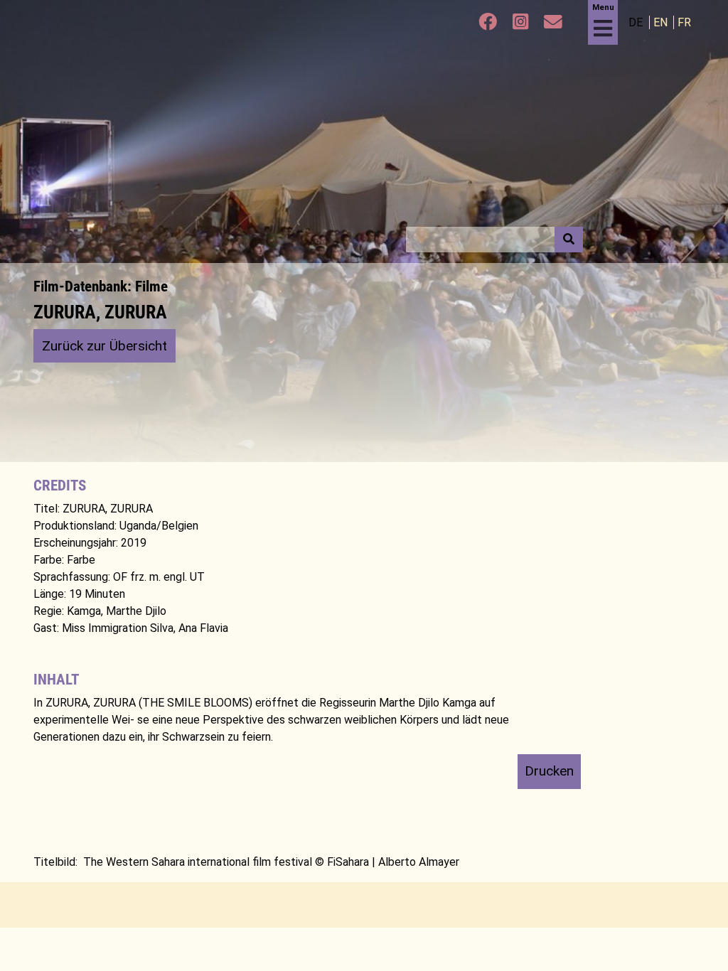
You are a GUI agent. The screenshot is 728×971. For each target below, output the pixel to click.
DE (637, 22)
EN (661, 22)
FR (684, 22)
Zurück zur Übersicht (104, 346)
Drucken (549, 771)
